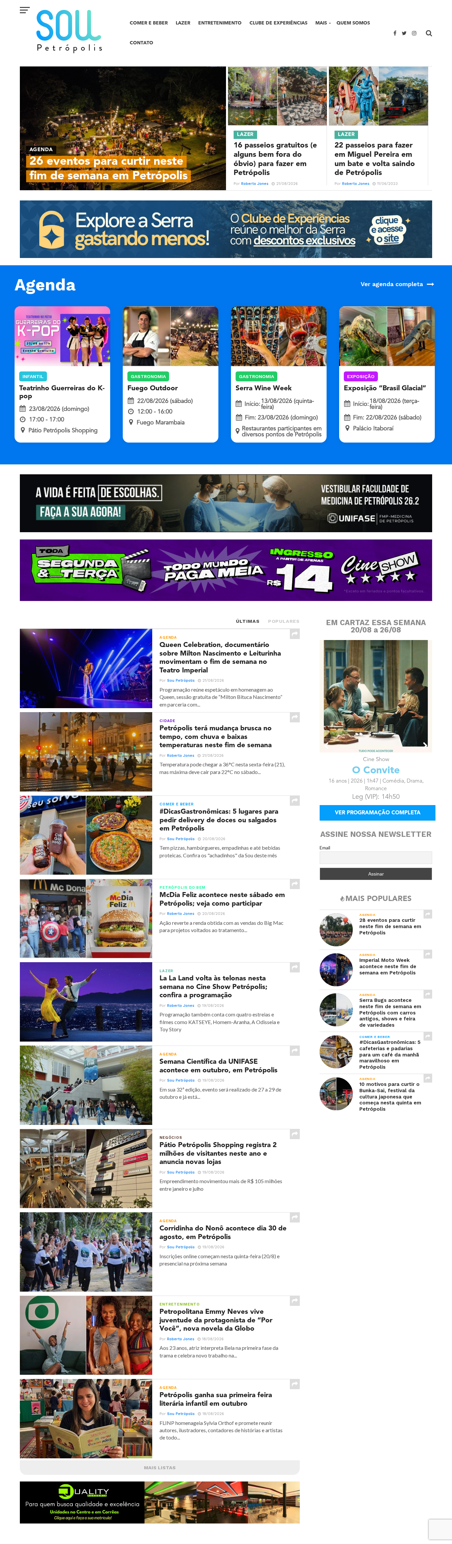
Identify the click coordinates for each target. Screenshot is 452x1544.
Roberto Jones (254, 184)
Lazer (183, 23)
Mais (321, 23)
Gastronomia (148, 376)
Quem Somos (353, 23)
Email (325, 856)
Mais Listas (160, 1467)
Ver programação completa (378, 822)
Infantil (33, 376)
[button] (326, 745)
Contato (141, 43)
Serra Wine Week (264, 388)
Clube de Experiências (278, 23)
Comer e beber (149, 23)
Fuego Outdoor (152, 388)
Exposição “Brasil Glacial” (385, 388)
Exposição (361, 376)
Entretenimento (220, 23)
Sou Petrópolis (181, 680)
